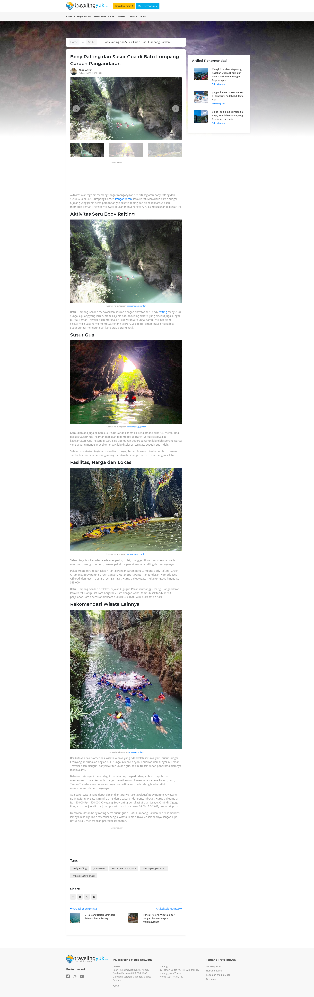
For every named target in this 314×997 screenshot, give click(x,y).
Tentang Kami (213, 966)
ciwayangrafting (136, 751)
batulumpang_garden (136, 305)
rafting (163, 312)
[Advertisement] (129, 178)
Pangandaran (123, 199)
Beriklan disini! (124, 6)
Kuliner (70, 16)
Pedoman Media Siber (218, 974)
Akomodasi (100, 16)
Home (74, 42)
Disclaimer (212, 979)
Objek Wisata (84, 16)
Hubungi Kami (214, 970)
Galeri (111, 16)
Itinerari (133, 16)
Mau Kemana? (147, 6)
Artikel (121, 16)
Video (143, 16)
